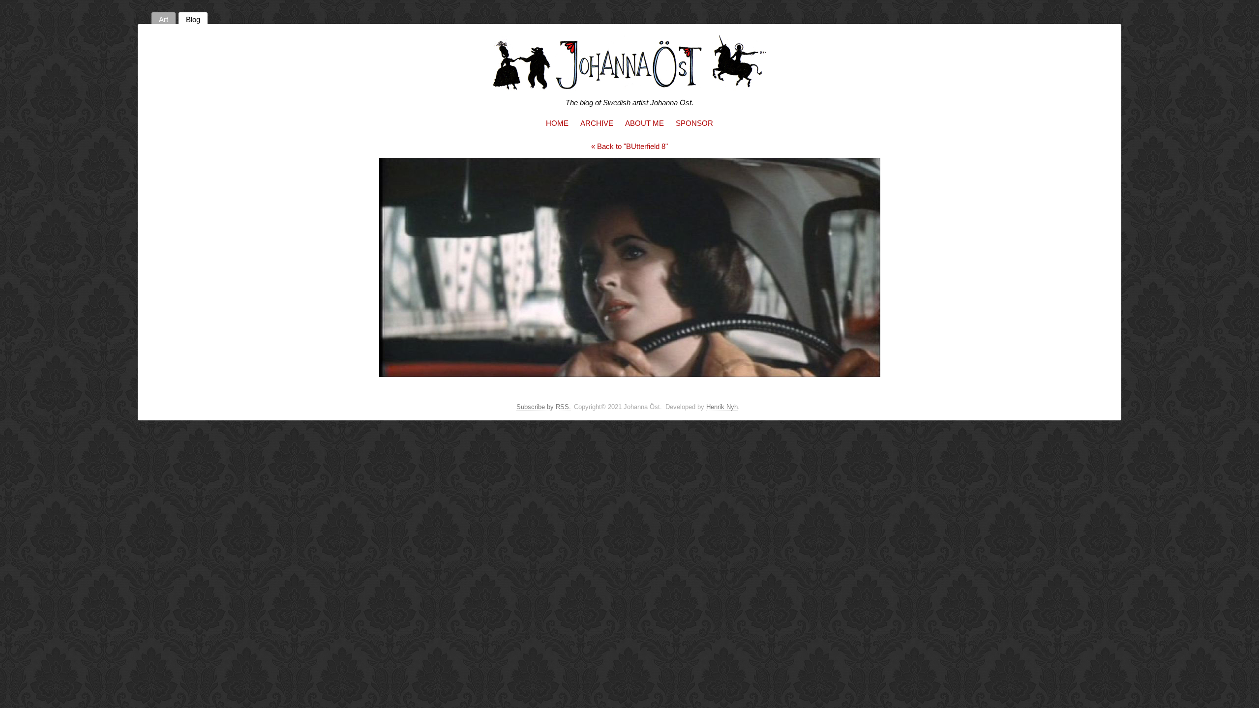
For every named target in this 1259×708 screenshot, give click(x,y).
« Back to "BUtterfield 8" (629, 146)
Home (557, 123)
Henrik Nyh (722, 407)
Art (163, 19)
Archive (596, 123)
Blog (193, 19)
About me (644, 123)
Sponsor (694, 123)
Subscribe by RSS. (543, 407)
